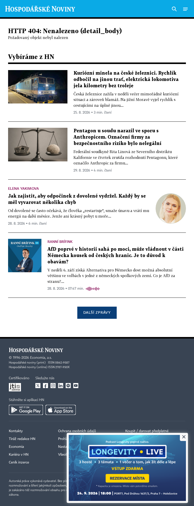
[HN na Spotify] (68, 385)
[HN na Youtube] (75, 385)
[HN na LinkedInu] (60, 385)
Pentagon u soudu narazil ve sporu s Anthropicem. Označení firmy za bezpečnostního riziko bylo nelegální (117, 137)
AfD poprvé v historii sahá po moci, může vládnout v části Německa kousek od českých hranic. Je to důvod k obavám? (115, 255)
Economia (16, 447)
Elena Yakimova (23, 188)
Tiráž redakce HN (22, 439)
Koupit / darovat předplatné (146, 431)
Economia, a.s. (41, 358)
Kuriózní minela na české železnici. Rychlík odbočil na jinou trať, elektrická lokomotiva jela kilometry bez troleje (126, 79)
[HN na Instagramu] (53, 385)
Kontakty (16, 431)
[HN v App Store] (60, 410)
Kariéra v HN (19, 454)
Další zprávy (96, 312)
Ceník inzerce (19, 462)
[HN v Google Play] (26, 410)
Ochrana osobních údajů (77, 431)
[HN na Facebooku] (45, 385)
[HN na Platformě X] (37, 385)
